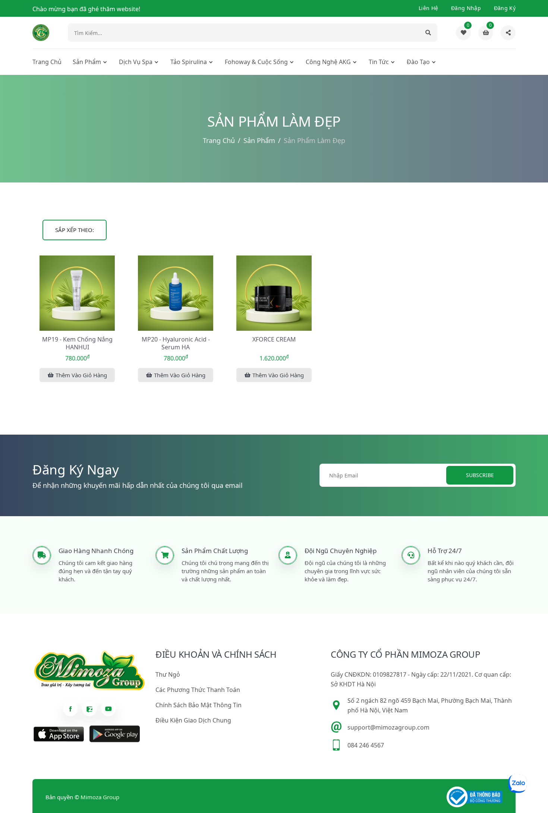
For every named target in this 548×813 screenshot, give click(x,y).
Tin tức (379, 62)
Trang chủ (47, 62)
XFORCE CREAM (274, 339)
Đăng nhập (466, 8)
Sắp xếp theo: (74, 230)
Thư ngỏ (167, 674)
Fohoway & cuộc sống (256, 62)
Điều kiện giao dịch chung (193, 720)
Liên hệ (428, 8)
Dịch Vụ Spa (135, 62)
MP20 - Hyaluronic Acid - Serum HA (176, 343)
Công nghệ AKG (328, 62)
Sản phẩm (87, 62)
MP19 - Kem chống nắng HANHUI (77, 343)
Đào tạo (418, 62)
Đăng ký (505, 8)
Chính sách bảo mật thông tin (198, 705)
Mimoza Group (100, 797)
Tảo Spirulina (188, 62)
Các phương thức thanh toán (197, 690)
